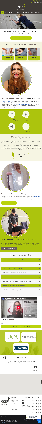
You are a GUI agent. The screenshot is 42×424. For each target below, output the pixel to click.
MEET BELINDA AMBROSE (9, 248)
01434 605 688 (39, 2)
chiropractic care (31, 102)
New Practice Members (25, 12)
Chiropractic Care (21, 155)
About (5, 12)
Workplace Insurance (33, 12)
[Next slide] (40, 54)
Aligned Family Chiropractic (8, 101)
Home (2, 12)
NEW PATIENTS (9, 203)
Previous (1, 22)
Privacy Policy (3, 422)
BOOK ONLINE (16, 1)
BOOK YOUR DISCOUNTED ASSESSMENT (21, 38)
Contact (39, 12)
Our (28, 120)
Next (40, 22)
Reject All (23, 419)
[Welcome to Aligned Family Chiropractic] (21, 9)
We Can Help (13, 12)
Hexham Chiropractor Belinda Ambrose (22, 104)
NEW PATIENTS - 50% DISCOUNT (6, 1)
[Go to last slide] (1, 54)
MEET (14, 120)
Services (8, 12)
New (14, 132)
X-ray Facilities (18, 12)
